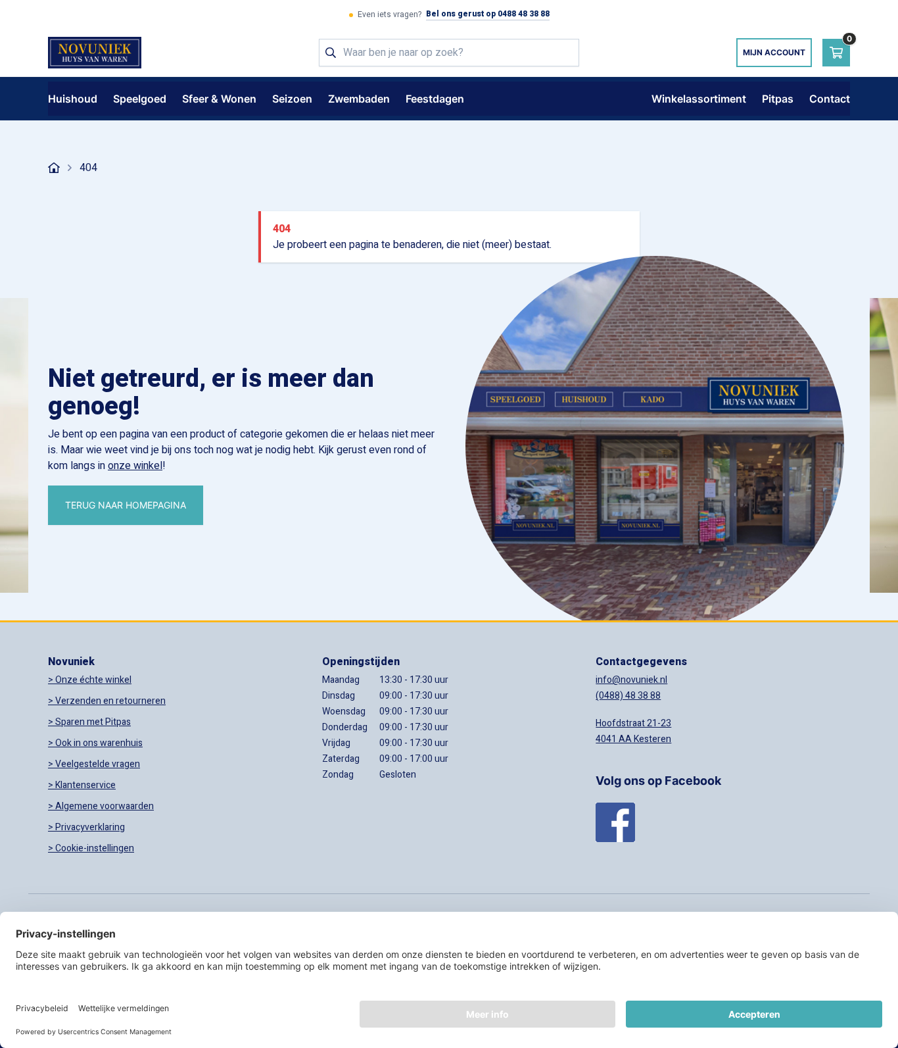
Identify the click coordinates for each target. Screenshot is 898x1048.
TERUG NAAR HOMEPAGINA (125, 505)
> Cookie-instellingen (91, 848)
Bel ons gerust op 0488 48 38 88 (488, 14)
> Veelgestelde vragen (94, 764)
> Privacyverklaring (86, 827)
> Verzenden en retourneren (107, 701)
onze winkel (135, 466)
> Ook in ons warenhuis (95, 743)
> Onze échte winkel (89, 680)
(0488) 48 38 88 (628, 696)
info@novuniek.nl (631, 680)
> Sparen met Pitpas (89, 722)
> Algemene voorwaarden (101, 806)
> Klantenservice (82, 785)
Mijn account (774, 52)
